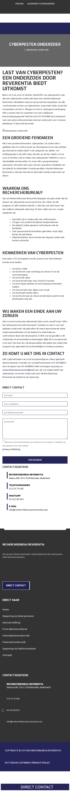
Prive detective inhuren (14, 629)
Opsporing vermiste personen (18, 616)
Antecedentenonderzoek (16, 635)
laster (54, 105)
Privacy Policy (41, 762)
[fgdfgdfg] (3, 686)
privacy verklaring (11, 449)
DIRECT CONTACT (36, 787)
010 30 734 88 (16, 488)
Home (5, 609)
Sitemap (25, 762)
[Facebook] (4, 561)
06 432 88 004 (16, 499)
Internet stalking (11, 622)
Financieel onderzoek (14, 642)
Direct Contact (16, 585)
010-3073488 (43, 116)
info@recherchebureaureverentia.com (28, 510)
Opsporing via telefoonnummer (19, 648)
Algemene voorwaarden (41, 3)
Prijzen (19, 3)
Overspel (7, 655)
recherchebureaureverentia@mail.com (20, 370)
